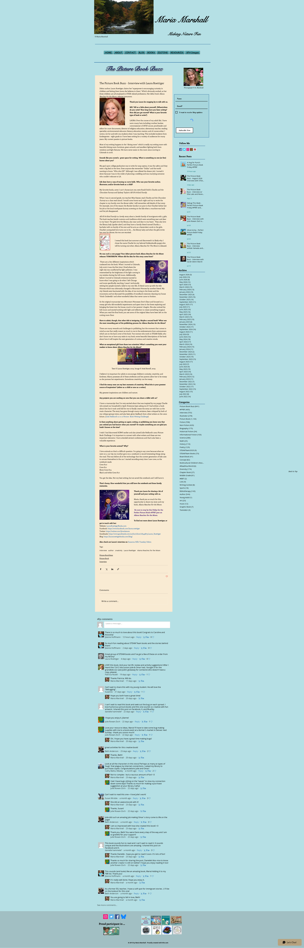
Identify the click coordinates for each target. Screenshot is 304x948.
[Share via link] (118, 569)
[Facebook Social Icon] (180, 149)
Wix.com (165, 943)
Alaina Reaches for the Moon (148, 550)
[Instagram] (105, 916)
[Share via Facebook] (101, 569)
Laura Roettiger (130, 550)
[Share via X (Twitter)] (106, 569)
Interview (103, 550)
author (111, 550)
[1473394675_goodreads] (191, 149)
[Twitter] (111, 916)
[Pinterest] (195, 149)
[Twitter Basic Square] (184, 149)
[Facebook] (117, 916)
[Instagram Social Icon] (187, 149)
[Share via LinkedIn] (112, 569)
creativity (118, 550)
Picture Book (104, 558)
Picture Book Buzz (106, 555)
